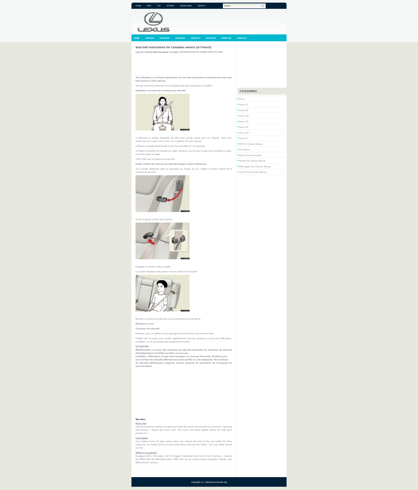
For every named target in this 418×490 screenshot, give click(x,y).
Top (159, 6)
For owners (174, 52)
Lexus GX (226, 38)
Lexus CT (242, 38)
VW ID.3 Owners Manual (251, 143)
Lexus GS (180, 38)
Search (201, 6)
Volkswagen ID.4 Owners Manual (254, 166)
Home (138, 6)
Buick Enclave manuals (250, 155)
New (149, 6)
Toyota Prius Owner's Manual (253, 171)
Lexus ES (164, 38)
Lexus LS (195, 38)
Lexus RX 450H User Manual (156, 52)
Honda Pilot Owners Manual (252, 160)
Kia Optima (244, 149)
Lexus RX (211, 38)
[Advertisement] (184, 64)
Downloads (186, 6)
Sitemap (170, 6)
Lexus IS (149, 38)
